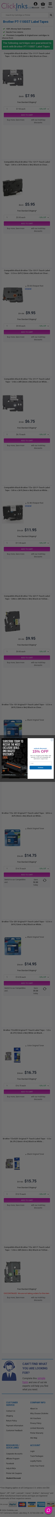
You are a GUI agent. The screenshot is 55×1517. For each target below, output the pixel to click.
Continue (40, 767)
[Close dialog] (52, 740)
